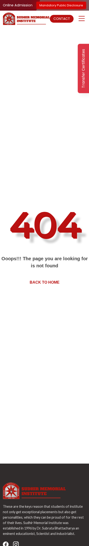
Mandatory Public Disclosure (61, 5)
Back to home (45, 282)
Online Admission (18, 5)
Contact (61, 18)
